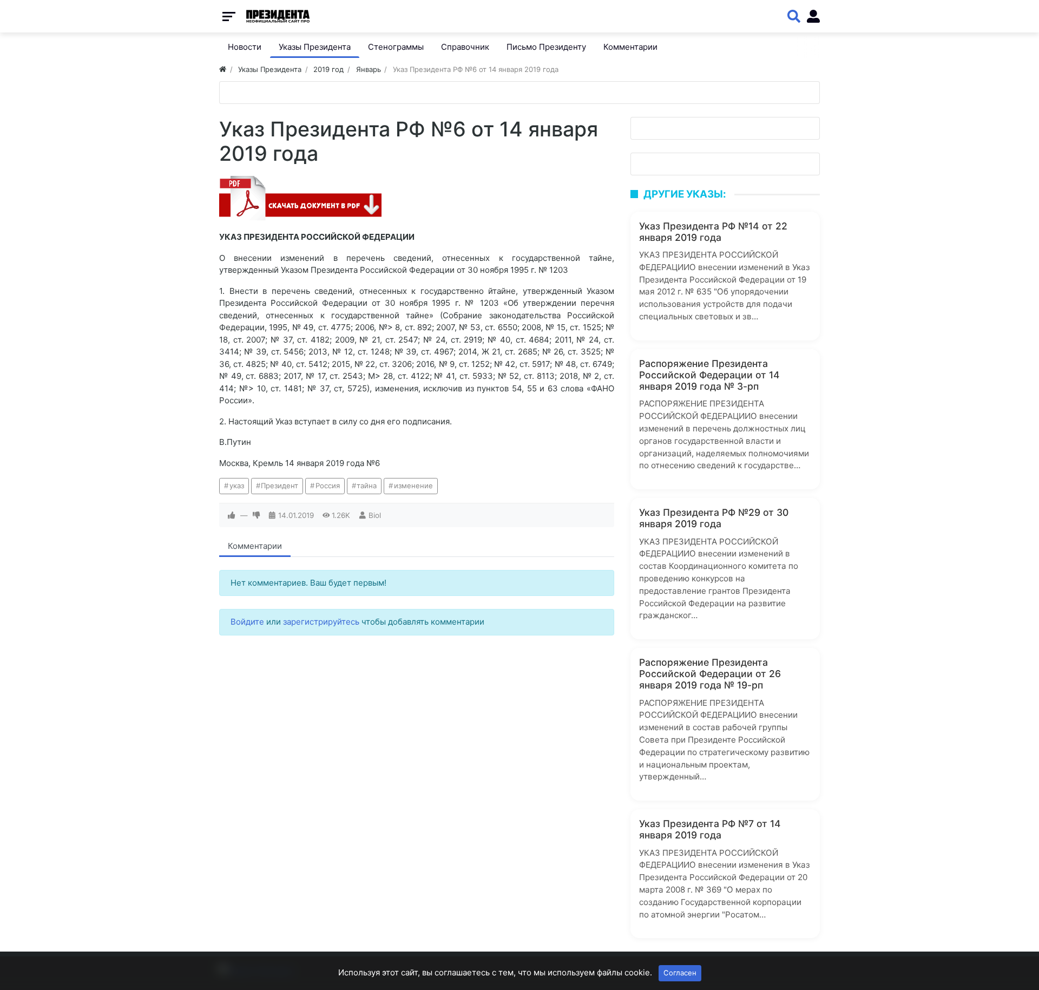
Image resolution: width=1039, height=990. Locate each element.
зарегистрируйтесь (321, 622)
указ (236, 485)
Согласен (679, 972)
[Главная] (222, 69)
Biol (375, 515)
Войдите (247, 622)
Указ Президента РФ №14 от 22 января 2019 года (713, 231)
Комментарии (255, 546)
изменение (413, 485)
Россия (327, 485)
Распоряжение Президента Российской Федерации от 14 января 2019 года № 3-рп (709, 375)
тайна (367, 485)
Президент (279, 485)
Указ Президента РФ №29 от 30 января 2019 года (713, 518)
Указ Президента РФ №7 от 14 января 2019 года (710, 829)
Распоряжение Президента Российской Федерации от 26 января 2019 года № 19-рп (710, 674)
